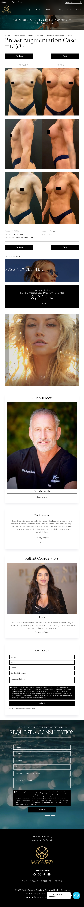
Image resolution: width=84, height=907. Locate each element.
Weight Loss (50, 10)
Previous (19, 56)
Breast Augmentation (55, 36)
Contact (78, 10)
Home (7, 36)
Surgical (28, 10)
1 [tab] (40, 542)
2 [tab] (43, 542)
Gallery (61, 10)
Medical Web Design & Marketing (35, 894)
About (69, 10)
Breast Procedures (35, 36)
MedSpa (38, 10)
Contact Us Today (42, 632)
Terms (33, 708)
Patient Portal (17, 2)
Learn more (42, 497)
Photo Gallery (19, 36)
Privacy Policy (43, 695)
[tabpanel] (42, 350)
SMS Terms (55, 695)
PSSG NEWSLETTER (24, 270)
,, (42, 838)
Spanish (5, 2)
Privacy (27, 708)
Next (65, 56)
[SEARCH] (80, 2)
